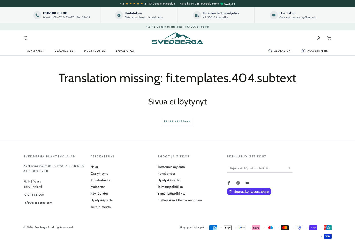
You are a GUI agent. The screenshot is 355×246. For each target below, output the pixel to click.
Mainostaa (98, 186)
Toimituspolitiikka (170, 186)
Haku (94, 166)
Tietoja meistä (101, 206)
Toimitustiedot (101, 180)
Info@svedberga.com (38, 203)
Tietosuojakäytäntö (171, 166)
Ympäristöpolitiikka (172, 193)
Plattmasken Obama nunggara (180, 200)
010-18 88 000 (34, 195)
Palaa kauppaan (177, 121)
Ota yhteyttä (99, 173)
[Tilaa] (290, 167)
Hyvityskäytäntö (102, 200)
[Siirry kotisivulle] (177, 38)
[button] (25, 38)
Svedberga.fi (42, 227)
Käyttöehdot (99, 193)
